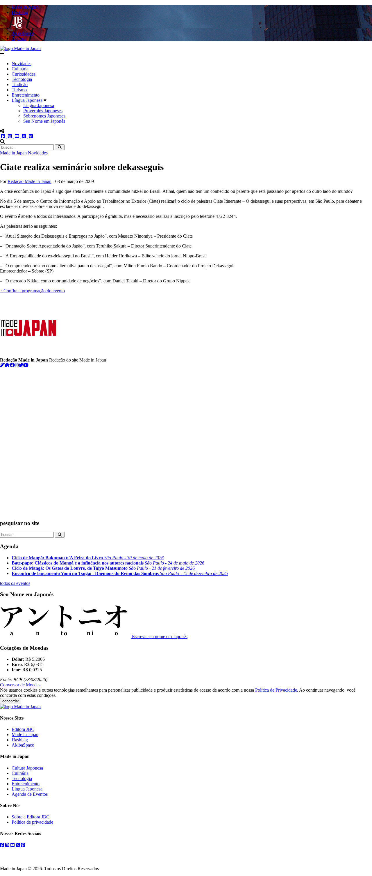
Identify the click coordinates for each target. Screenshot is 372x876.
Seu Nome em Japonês (44, 121)
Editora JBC (23, 729)
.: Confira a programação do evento (32, 290)
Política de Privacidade (276, 690)
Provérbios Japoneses (42, 110)
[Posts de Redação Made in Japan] (2, 365)
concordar (10, 701)
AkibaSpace (23, 745)
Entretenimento (26, 94)
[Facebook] (12, 365)
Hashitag (20, 739)
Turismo (19, 89)
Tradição (20, 84)
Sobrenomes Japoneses (44, 115)
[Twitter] (21, 365)
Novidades (21, 63)
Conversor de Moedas (20, 684)
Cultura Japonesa (27, 767)
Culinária (20, 68)
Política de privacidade (32, 822)
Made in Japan (13, 152)
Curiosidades (23, 74)
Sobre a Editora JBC (30, 816)
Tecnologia (22, 79)
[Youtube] (25, 365)
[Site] (7, 365)
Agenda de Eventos (30, 794)
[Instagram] (17, 365)
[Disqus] (186, 440)
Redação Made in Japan (29, 181)
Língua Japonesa (27, 100)
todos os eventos (15, 583)
